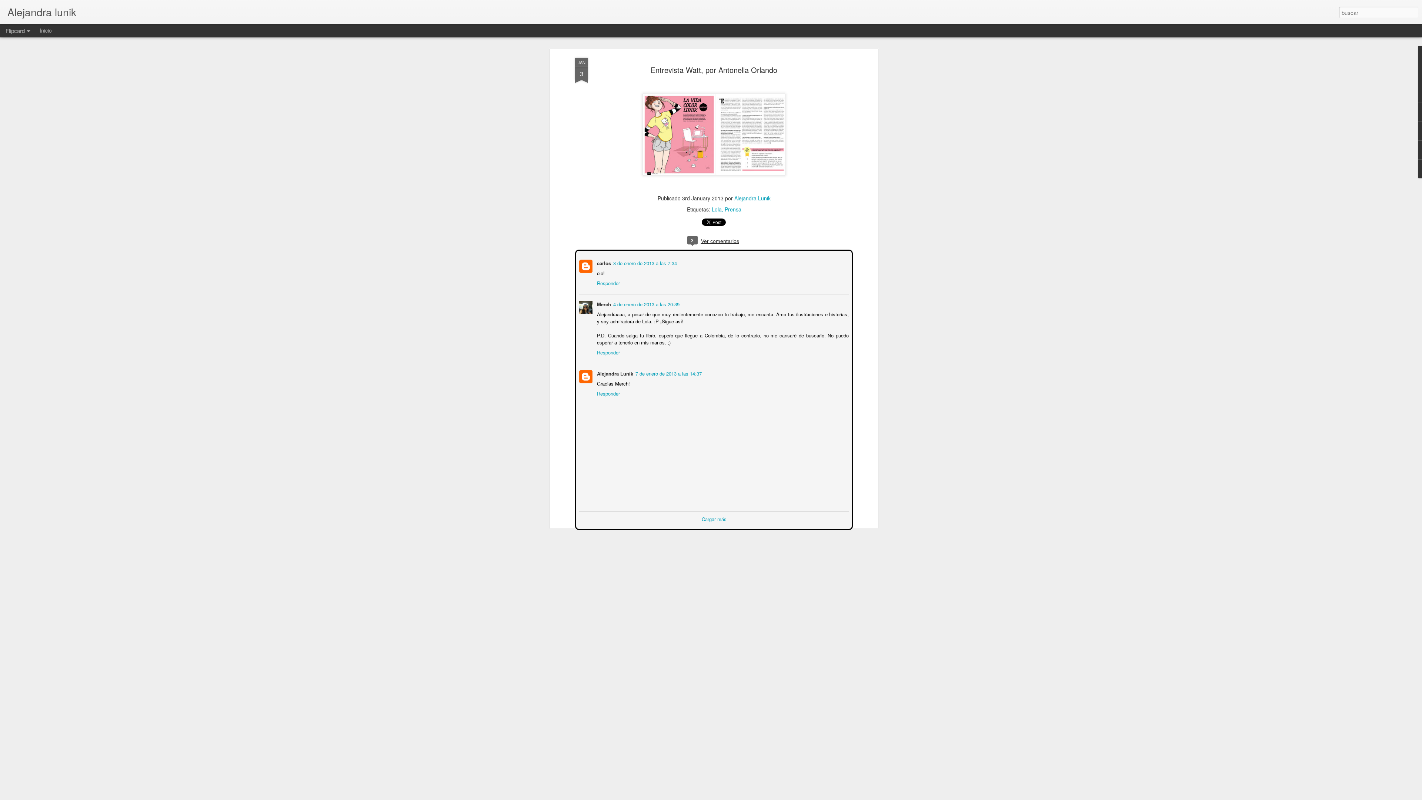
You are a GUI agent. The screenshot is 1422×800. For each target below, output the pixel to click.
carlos (603, 262)
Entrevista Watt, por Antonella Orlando (714, 69)
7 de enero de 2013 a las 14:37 (668, 372)
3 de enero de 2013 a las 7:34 (644, 262)
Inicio (46, 30)
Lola (717, 209)
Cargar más (714, 518)
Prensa (733, 209)
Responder (607, 282)
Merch (603, 303)
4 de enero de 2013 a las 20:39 (645, 303)
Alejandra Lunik (752, 198)
